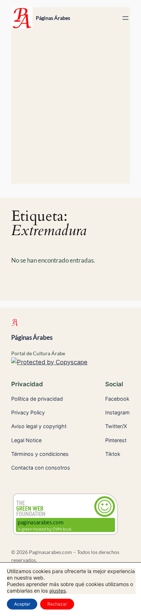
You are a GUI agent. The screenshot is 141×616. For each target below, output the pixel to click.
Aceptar (22, 604)
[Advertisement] (70, 109)
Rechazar (57, 604)
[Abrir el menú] (125, 18)
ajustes (57, 591)
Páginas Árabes (53, 18)
